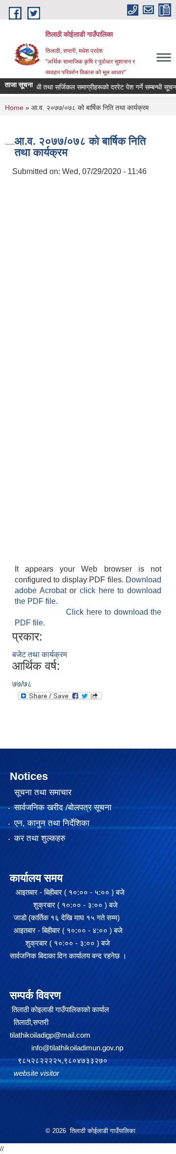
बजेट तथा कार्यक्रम (39, 654)
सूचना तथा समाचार (42, 792)
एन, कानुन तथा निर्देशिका (51, 823)
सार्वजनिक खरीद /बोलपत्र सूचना (62, 807)
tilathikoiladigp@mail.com (50, 1035)
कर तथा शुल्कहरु (40, 838)
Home (14, 107)
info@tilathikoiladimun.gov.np (77, 1047)
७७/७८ (22, 684)
